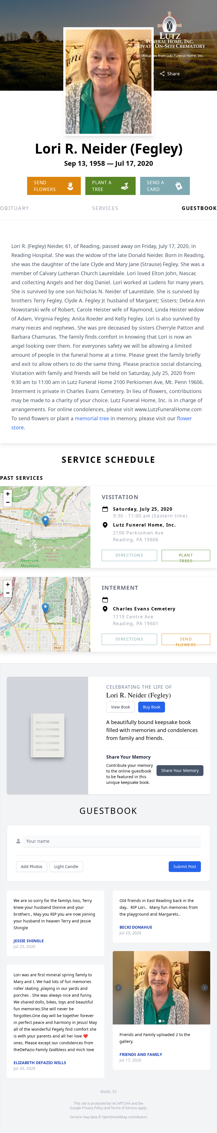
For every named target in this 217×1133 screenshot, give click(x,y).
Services (105, 208)
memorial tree (92, 418)
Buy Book (151, 707)
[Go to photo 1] (160, 1021)
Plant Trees (186, 556)
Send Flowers (186, 640)
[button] (45, 521)
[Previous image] (118, 987)
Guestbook (199, 208)
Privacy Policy (92, 1108)
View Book (120, 707)
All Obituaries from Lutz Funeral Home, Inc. (169, 56)
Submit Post (184, 866)
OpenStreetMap (114, 1117)
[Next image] (204, 987)
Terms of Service (124, 1108)
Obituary (14, 208)
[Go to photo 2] (163, 1021)
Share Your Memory (180, 770)
